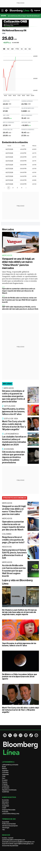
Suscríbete (5, 822)
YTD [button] (17, 49)
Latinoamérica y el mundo (10, 765)
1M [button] (8, 49)
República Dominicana (9, 790)
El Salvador (5, 788)
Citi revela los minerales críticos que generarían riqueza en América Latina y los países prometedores (13, 457)
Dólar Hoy (5, 804)
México (4, 768)
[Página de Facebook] (5, 735)
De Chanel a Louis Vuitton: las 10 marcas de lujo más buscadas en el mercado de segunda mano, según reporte (19, 612)
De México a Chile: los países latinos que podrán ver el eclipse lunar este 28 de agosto (19, 676)
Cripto (4, 808)
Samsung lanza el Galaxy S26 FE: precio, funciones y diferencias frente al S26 (14, 554)
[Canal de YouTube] (15, 735)
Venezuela (5, 774)
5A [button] (30, 49)
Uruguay (5, 784)
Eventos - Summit (7, 838)
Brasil (4, 767)
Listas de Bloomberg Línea (10, 813)
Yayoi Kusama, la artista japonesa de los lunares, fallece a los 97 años (13, 411)
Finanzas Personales (8, 810)
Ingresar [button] (37, 10)
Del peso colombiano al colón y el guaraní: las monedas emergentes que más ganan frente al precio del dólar (13, 396)
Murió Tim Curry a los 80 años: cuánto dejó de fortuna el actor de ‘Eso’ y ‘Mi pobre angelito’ (14, 425)
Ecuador (5, 780)
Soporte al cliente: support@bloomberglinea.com (17, 843)
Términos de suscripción (10, 826)
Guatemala (5, 792)
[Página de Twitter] (10, 735)
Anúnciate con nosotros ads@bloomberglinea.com (18, 842)
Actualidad (5, 806)
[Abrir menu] (2, 10)
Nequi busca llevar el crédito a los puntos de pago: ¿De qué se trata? (13, 540)
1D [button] (4, 49)
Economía (5, 800)
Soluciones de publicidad (10, 845)
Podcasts (5, 811)
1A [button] (22, 49)
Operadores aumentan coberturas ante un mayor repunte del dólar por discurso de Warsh (18, 291)
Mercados (8, 229)
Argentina (5, 770)
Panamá (4, 782)
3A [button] (25, 49)
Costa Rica (5, 786)
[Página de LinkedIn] (26, 735)
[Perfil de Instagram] (20, 735)
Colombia (5, 772)
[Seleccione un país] (6, 10)
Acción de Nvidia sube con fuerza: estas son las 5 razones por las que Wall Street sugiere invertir (19, 300)
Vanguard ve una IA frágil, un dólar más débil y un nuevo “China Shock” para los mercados (18, 263)
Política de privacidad (9, 824)
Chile (3, 776)
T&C (3, 829)
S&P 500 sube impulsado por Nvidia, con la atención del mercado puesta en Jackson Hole (20, 308)
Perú (3, 778)
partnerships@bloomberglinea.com (13, 840)
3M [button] (12, 49)
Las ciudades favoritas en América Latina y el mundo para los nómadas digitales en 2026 (14, 440)
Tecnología (5, 827)
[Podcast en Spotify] (36, 735)
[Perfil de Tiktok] (31, 735)
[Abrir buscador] (31, 10)
